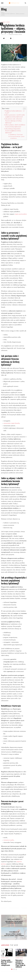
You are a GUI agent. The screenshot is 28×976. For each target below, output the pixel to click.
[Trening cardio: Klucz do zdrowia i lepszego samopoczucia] (7, 952)
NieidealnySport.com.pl (15, 34)
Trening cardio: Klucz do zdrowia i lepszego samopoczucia (6, 962)
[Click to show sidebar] (1, 24)
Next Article (13, 932)
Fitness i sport (5, 22)
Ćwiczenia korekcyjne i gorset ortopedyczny (17, 137)
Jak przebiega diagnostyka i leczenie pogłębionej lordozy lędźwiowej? (13, 130)
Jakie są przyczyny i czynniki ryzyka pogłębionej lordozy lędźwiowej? (15, 116)
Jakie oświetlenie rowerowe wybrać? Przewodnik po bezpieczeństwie (14, 922)
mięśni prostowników (21, 214)
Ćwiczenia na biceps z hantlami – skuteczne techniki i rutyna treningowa (14, 934)
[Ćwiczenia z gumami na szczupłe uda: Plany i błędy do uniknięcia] (21, 952)
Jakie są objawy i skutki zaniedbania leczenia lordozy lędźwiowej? (15, 125)
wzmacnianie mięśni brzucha (11, 423)
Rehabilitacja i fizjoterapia (16, 134)
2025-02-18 (3, 34)
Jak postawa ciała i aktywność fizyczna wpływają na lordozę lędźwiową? (13, 120)
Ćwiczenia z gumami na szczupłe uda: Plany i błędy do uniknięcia (20, 963)
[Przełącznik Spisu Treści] (23, 108)
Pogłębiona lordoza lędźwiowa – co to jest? (14, 112)
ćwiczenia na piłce (8, 840)
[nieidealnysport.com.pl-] (14, 3)
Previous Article (14, 919)
